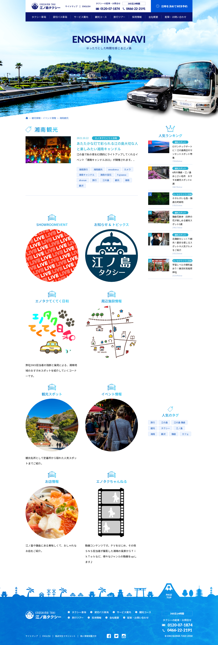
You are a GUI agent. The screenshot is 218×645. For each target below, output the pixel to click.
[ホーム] (27, 118)
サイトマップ (71, 6)
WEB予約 (174, 6)
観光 (117, 180)
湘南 (127, 180)
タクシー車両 (39, 17)
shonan (83, 180)
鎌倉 (174, 433)
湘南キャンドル (87, 174)
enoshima (113, 169)
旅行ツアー (119, 17)
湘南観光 (64, 118)
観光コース (101, 17)
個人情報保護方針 (88, 635)
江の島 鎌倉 (179, 422)
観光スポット (180, 142)
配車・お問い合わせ (175, 17)
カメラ (127, 169)
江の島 (106, 180)
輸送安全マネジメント (65, 635)
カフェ (185, 433)
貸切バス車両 (60, 17)
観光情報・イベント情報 (44, 118)
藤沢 (81, 185)
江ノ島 (179, 428)
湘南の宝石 (105, 174)
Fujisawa (121, 174)
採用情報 (137, 17)
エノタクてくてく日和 (106, 138)
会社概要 (153, 17)
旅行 (94, 180)
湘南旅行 (83, 169)
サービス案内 (81, 17)
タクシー (165, 428)
